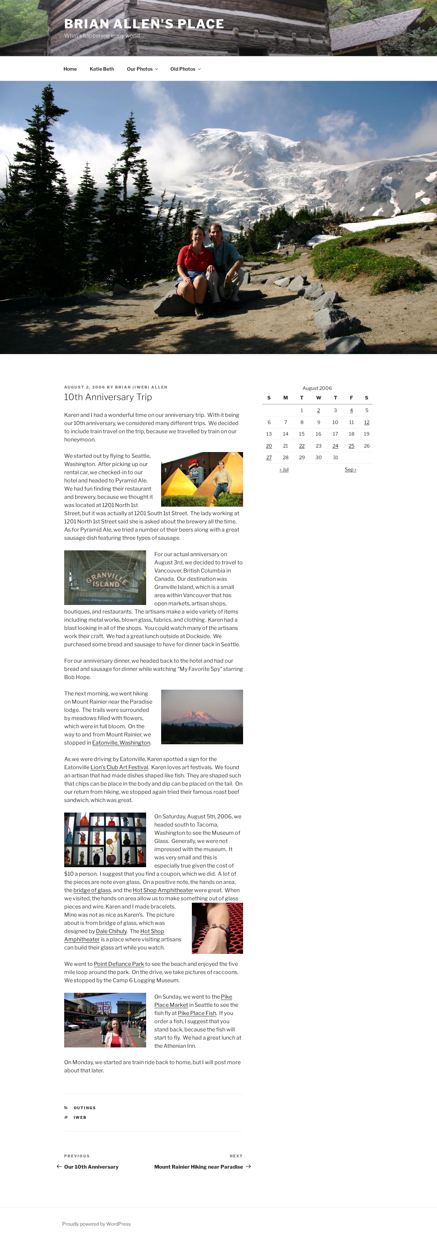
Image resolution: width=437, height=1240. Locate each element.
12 (366, 422)
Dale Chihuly (111, 931)
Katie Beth (102, 69)
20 (269, 446)
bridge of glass (92, 890)
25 (351, 446)
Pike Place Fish (197, 1013)
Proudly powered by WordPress (96, 1224)
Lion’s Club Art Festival (119, 767)
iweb (80, 1117)
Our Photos (140, 69)
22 (302, 446)
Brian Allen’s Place (144, 23)
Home (70, 69)
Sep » (350, 469)
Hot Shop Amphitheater (163, 890)
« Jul (284, 469)
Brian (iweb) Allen (141, 387)
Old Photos (182, 69)
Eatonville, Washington (121, 742)
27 (269, 457)
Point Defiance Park (119, 964)
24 (335, 446)
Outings (85, 1107)
